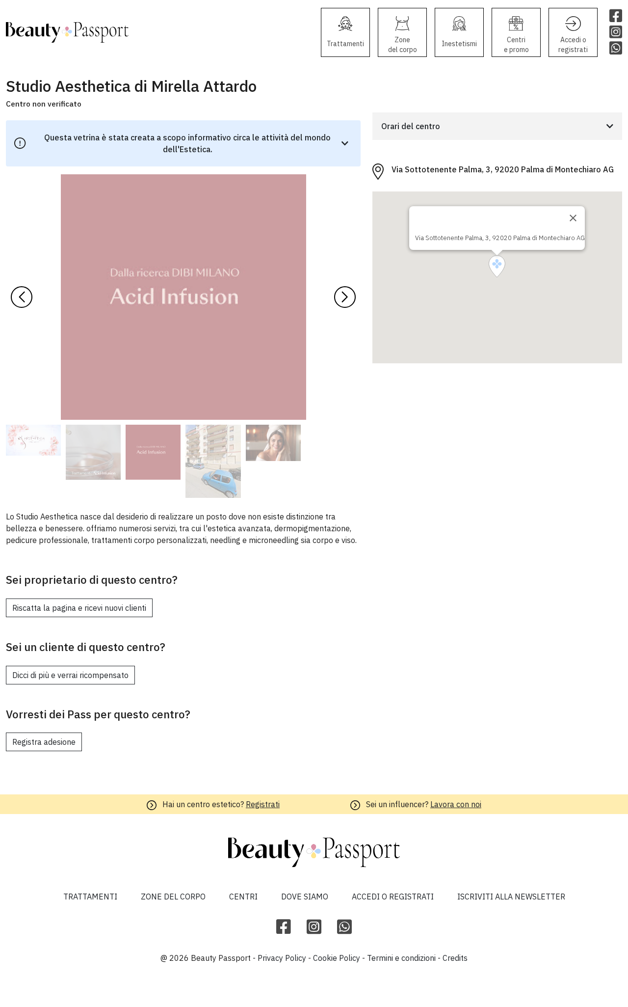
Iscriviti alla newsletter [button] (511, 896)
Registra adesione (44, 742)
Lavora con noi (455, 804)
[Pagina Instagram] (615, 33)
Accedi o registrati (393, 896)
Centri (243, 896)
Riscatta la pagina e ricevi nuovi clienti (79, 608)
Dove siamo (304, 896)
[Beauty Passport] (67, 33)
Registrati (263, 804)
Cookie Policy (336, 958)
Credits (455, 958)
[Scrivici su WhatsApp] (615, 49)
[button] (345, 297)
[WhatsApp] (344, 927)
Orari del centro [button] (410, 126)
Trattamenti (90, 896)
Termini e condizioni (401, 958)
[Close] (573, 218)
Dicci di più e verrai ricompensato (70, 675)
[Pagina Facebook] (615, 16)
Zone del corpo (173, 896)
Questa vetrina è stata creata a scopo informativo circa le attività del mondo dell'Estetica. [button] (187, 143)
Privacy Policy (282, 958)
